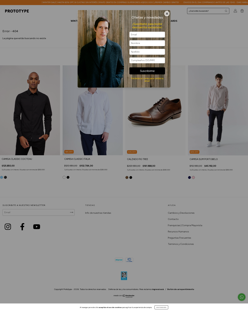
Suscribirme (147, 71)
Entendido (161, 307)
